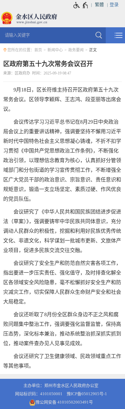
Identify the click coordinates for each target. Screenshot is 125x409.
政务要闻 (76, 50)
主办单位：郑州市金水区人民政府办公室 (60, 385)
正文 (93, 50)
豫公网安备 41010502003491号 (64, 402)
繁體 (99, 4)
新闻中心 (55, 50)
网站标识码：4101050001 (39, 393)
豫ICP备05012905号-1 (87, 393)
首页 (38, 50)
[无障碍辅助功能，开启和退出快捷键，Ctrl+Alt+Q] (81, 5)
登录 (114, 4)
